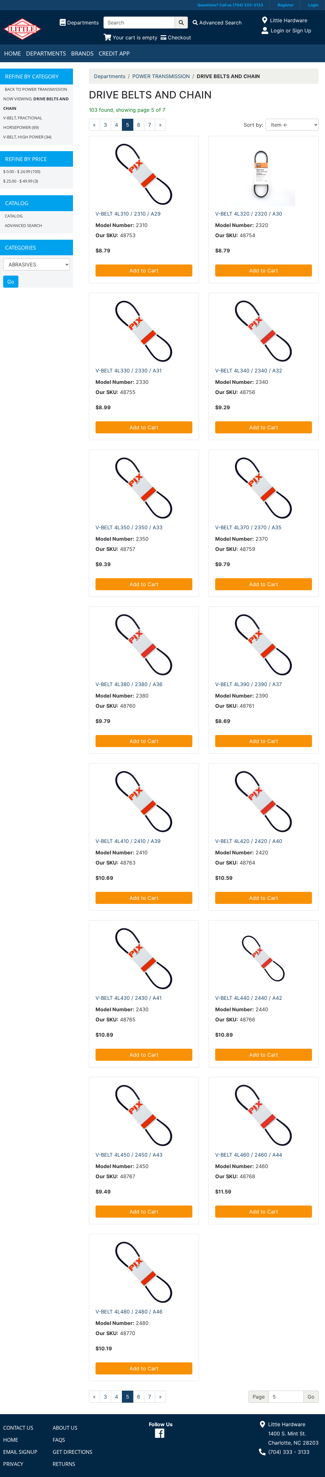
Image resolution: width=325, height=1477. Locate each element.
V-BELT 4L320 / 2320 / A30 (248, 214)
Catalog (14, 216)
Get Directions (72, 1451)
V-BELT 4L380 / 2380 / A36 (129, 684)
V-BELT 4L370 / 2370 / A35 (248, 527)
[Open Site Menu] (265, 20)
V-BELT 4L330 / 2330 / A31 (129, 370)
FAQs (59, 1439)
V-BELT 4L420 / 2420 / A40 (248, 841)
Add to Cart (143, 270)
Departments (46, 53)
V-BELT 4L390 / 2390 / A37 (248, 684)
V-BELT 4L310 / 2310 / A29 (128, 214)
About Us (65, 1427)
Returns (64, 1463)
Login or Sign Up (291, 30)
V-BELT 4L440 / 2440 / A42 (248, 998)
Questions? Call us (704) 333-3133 (230, 5)
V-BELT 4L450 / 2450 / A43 (129, 1155)
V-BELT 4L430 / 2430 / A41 (129, 998)
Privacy (13, 1463)
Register (286, 5)
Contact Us (18, 1427)
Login (313, 5)
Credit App (114, 53)
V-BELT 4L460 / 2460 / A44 (248, 1155)
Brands (82, 53)
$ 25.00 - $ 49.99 (17, 181)
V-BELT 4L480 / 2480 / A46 (129, 1311)
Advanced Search (23, 225)
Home (12, 53)
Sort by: (253, 125)
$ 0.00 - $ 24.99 (16, 171)
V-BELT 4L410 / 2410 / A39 (128, 841)
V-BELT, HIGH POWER (23, 137)
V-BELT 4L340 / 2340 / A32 (248, 370)
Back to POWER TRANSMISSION (36, 89)
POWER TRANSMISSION (161, 76)
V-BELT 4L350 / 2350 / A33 (129, 527)
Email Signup (20, 1451)
